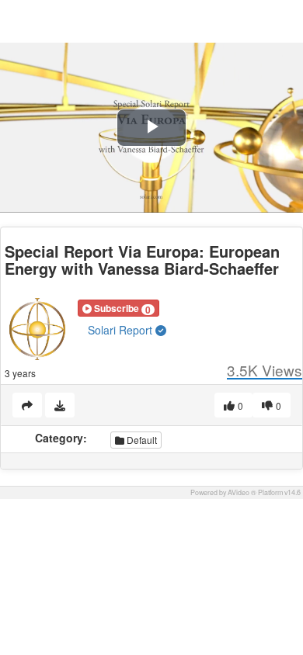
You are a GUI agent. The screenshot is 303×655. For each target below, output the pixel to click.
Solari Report (121, 330)
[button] (118, 308)
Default (140, 439)
